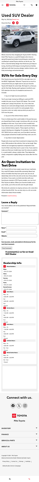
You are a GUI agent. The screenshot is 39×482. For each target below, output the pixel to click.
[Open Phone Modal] (31, 5)
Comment (5, 211)
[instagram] (25, 405)
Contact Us (14, 461)
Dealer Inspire (26, 458)
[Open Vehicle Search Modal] (10, 479)
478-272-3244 (8, 271)
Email (4, 232)
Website (4, 236)
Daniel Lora (15, 19)
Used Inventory (12, 196)
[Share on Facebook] (13, 22)
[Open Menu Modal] (2, 5)
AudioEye (28, 461)
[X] (19, 405)
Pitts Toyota (15, 455)
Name (4, 228)
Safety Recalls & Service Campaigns (11, 466)
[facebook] (13, 405)
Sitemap (21, 461)
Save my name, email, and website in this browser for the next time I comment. (19, 243)
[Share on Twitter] (17, 22)
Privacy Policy (5, 461)
